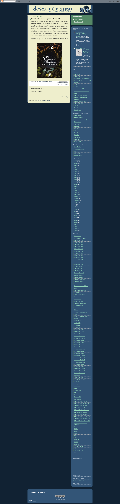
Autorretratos (77, 236)
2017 (75, 180)
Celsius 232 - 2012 (78, 240)
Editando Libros (78, 307)
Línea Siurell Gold (78, 377)
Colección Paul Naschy (80, 290)
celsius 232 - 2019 (78, 255)
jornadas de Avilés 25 (79, 360)
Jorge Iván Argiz (78, 19)
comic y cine (77, 292)
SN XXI (76, 433)
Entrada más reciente (34, 97)
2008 (75, 224)
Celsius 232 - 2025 (78, 268)
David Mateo (77, 151)
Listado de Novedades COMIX (81, 91)
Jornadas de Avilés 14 (79, 336)
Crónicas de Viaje (78, 301)
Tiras (75, 448)
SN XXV (76, 442)
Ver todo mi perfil (78, 22)
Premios (76, 394)
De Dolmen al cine (78, 305)
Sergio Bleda (77, 139)
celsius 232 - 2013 (78, 242)
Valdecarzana (77, 453)
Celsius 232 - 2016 (78, 249)
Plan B (75, 392)
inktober (76, 318)
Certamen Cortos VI (79, 275)
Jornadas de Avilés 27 (79, 364)
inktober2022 (77, 320)
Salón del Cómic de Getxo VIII (82, 412)
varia (75, 455)
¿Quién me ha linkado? (78, 480)
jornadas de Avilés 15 (79, 338)
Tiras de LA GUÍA (78, 450)
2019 (75, 175)
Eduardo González (78, 117)
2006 (75, 228)
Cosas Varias (77, 299)
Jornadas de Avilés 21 (79, 351)
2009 (75, 222)
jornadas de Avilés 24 (79, 357)
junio (75, 207)
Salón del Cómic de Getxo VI (81, 408)
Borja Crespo (77, 115)
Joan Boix (76, 124)
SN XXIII (76, 437)
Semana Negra (78, 426)
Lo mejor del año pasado (80, 379)
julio (75, 205)
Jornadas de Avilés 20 (79, 349)
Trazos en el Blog (78, 103)
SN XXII (76, 435)
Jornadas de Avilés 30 (79, 371)
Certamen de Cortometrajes (81, 283)
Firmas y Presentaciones (80, 316)
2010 (75, 220)
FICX (75, 314)
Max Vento (76, 128)
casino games (32, 501)
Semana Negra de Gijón (80, 101)
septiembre (77, 200)
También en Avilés (78, 446)
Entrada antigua (65, 97)
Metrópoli (76, 381)
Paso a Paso (77, 390)
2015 (75, 184)
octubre (76, 198)
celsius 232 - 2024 (78, 266)
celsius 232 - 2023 (78, 264)
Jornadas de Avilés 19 (79, 347)
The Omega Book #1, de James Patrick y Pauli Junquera (81, 35)
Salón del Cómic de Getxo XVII (82, 418)
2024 (75, 165)
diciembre (76, 194)
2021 (75, 171)
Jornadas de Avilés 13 (79, 333)
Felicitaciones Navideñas (80, 312)
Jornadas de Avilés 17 (79, 342)
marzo (75, 213)
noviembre (77, 196)
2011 (75, 192)
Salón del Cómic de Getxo (80, 95)
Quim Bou (76, 135)
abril (75, 211)
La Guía (76, 86)
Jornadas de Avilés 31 (79, 373)
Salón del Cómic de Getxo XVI (82, 416)
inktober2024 (77, 325)
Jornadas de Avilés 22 (79, 353)
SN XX (75, 431)
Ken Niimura (77, 126)
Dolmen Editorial (78, 76)
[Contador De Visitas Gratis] (60, 496)
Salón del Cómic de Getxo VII (81, 410)
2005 (75, 230)
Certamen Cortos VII (79, 277)
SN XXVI (76, 444)
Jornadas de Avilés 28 (79, 366)
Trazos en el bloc (80, 48)
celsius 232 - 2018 (78, 253)
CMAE (75, 288)
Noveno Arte (77, 386)
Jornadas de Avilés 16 (79, 340)
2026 (75, 161)
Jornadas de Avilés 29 (79, 368)
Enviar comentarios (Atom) (43, 100)
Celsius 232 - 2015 (78, 246)
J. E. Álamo (77, 153)
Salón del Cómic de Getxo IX (81, 403)
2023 (75, 167)
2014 (75, 186)
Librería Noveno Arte (79, 88)
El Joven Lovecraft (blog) (80, 119)
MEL (75, 130)
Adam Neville (77, 147)
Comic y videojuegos (79, 294)
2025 (75, 163)
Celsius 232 (77, 74)
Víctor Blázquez (78, 155)
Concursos (76, 296)
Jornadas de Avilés (79, 329)
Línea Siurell (64, 84)
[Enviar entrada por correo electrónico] (57, 82)
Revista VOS (77, 397)
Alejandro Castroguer (79, 149)
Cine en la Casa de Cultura (81, 286)
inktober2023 (77, 323)
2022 (75, 169)
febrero (76, 215)
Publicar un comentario (36, 91)
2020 (75, 173)
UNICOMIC (77, 105)
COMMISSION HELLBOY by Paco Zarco (86, 51)
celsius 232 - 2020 (78, 257)
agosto (76, 202)
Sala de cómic (77, 399)
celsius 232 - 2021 (78, 260)
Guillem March (77, 122)
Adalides (76, 72)
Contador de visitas (60, 497)
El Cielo (76, 310)
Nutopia (76, 93)
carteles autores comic (80, 238)
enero (75, 217)
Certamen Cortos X (79, 281)
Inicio (50, 97)
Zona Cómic (77, 107)
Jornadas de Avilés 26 (79, 362)
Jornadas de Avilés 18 (79, 344)
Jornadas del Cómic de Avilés (81, 78)
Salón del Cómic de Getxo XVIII (82, 421)
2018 (75, 178)
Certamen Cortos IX (79, 273)
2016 (75, 182)
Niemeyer (76, 384)
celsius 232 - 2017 (78, 251)
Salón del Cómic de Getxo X (81, 414)
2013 (75, 188)
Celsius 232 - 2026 (78, 270)
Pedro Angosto (77, 133)
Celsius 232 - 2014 (78, 244)
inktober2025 (77, 327)
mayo (75, 209)
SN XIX (76, 429)
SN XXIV (76, 440)
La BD (75, 84)
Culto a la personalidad (80, 303)
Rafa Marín (77, 137)
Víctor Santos (77, 141)
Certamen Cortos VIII (79, 279)
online (30, 500)
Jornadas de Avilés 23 (79, 355)
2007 (75, 226)
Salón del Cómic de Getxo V (81, 405)
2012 (75, 190)
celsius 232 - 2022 (78, 262)
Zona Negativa (80, 32)
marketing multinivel (60, 499)
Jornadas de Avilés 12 (79, 331)
